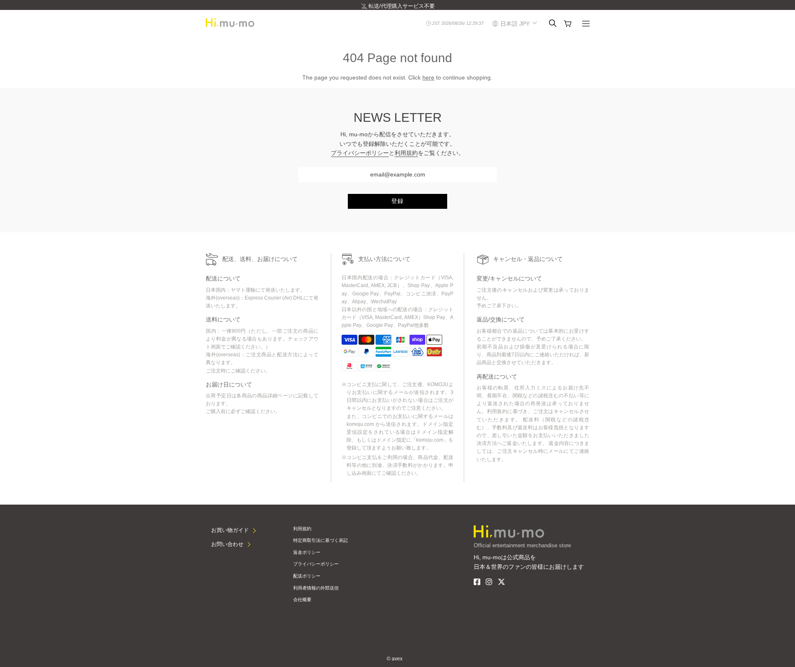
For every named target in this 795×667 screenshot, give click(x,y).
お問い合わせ (227, 544)
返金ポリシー (306, 552)
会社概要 (302, 599)
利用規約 (406, 153)
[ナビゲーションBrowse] (586, 24)
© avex (394, 659)
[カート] (567, 23)
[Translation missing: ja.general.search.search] (552, 23)
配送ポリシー (306, 575)
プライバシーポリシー (360, 153)
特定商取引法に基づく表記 (320, 540)
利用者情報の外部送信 (316, 587)
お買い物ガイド (230, 530)
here (428, 77)
